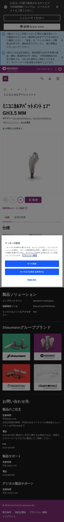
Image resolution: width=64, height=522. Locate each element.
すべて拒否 (32, 264)
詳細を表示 (32, 279)
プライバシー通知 (30, 255)
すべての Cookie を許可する (32, 272)
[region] (32, 261)
